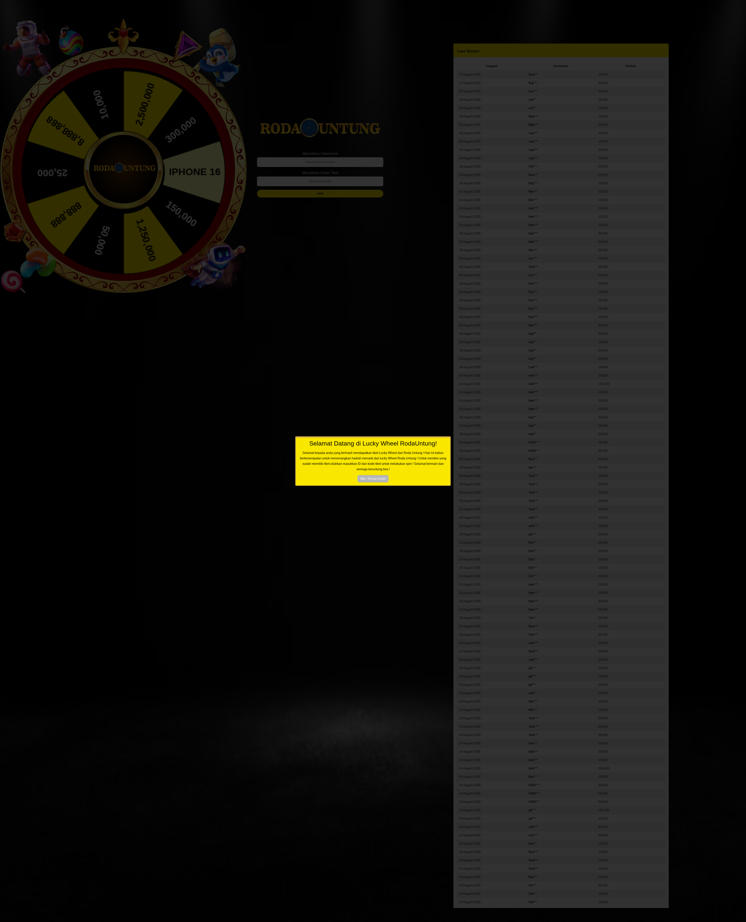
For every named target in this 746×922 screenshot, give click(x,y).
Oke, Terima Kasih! (373, 478)
